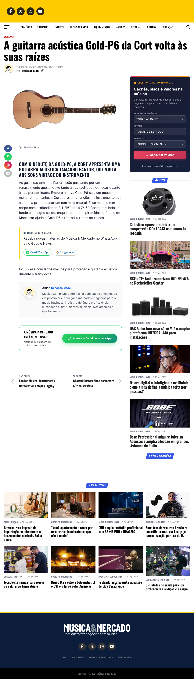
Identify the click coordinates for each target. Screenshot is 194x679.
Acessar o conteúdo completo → (160, 166)
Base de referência (146, 114)
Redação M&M (30, 70)
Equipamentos (102, 27)
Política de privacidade (101, 657)
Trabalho (42, 27)
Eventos (59, 27)
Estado (138, 126)
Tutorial (136, 27)
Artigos (120, 27)
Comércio (26, 27)
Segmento (140, 139)
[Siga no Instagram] (8, 165)
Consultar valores (162, 155)
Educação (167, 27)
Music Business (79, 27)
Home (65, 657)
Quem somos (78, 657)
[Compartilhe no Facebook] (8, 149)
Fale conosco (124, 657)
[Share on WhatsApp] (8, 157)
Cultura (151, 27)
